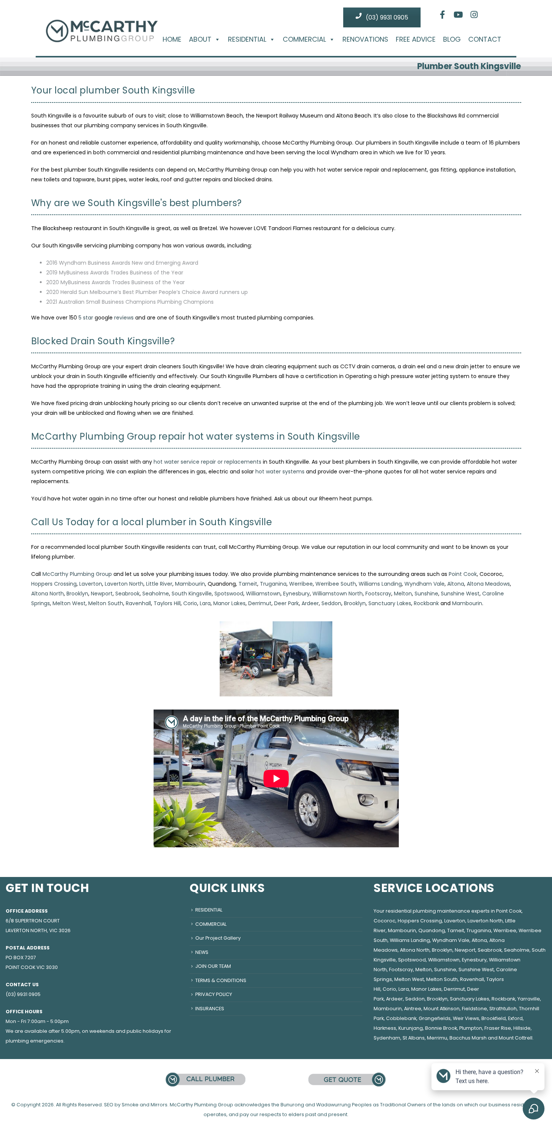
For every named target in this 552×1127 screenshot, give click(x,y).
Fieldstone (474, 1008)
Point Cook (463, 574)
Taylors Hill (167, 603)
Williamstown (263, 593)
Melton (403, 593)
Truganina (273, 584)
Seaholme (155, 593)
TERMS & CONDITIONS (220, 980)
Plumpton (470, 1028)
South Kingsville (192, 593)
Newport (102, 593)
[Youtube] (458, 15)
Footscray (378, 593)
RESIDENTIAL (247, 39)
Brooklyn (77, 593)
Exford (515, 1018)
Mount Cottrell (515, 1038)
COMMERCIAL (304, 39)
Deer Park (286, 603)
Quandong (431, 930)
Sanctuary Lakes (389, 603)
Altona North (47, 593)
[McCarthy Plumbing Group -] (101, 25)
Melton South (105, 603)
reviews (124, 317)
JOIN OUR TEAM (213, 966)
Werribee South (335, 584)
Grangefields (435, 1018)
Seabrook (127, 593)
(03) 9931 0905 (386, 17)
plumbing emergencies (34, 1041)
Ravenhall (138, 603)
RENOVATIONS (365, 39)
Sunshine (426, 593)
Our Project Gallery (218, 938)
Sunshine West (460, 593)
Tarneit (247, 584)
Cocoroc (384, 921)
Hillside (522, 1028)
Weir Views (466, 1018)
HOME (172, 39)
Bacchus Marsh (468, 1038)
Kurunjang (410, 1028)
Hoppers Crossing (54, 584)
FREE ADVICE (416, 39)
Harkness (385, 1028)
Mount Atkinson (442, 1008)
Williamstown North (337, 593)
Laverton (90, 584)
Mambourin (190, 584)
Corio (190, 603)
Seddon (331, 603)
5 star (85, 317)
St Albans (414, 1038)
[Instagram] (474, 15)
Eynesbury (296, 593)
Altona (455, 584)
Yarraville (528, 999)
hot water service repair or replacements (207, 462)
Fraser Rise (497, 1028)
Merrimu (437, 1038)
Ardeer (310, 603)
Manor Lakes (229, 603)
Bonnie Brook (441, 1028)
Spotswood (228, 593)
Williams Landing (380, 584)
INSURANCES (209, 1008)
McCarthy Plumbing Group (77, 574)
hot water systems (280, 471)
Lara (205, 603)
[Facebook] (442, 15)
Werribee (301, 584)
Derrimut (259, 603)
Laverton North (124, 584)
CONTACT (484, 39)
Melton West (69, 603)
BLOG (452, 39)
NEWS (201, 952)
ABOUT (200, 39)
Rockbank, (504, 999)
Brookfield (493, 1018)
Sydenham (387, 1038)
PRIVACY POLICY (213, 994)
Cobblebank (401, 1018)
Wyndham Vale (424, 584)
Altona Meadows (488, 584)
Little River (159, 584)
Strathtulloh (503, 1008)
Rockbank (426, 603)
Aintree (412, 1008)
